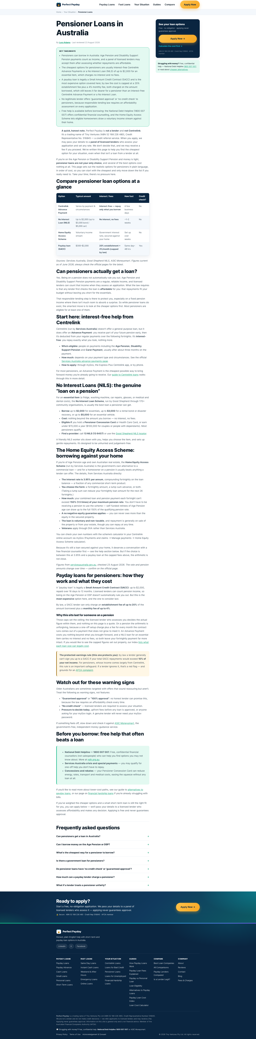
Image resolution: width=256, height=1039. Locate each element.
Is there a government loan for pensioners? (80, 860)
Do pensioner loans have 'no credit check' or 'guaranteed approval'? (94, 869)
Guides (157, 4)
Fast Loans (124, 4)
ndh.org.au (93, 759)
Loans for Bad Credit (114, 967)
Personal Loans (63, 980)
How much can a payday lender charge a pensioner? (85, 877)
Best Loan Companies (164, 963)
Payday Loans (107, 4)
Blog (180, 976)
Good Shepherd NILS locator (131, 433)
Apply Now (190, 4)
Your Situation (141, 4)
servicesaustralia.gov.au (83, 564)
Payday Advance (64, 967)
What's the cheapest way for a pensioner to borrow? (85, 852)
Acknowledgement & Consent (94, 1034)
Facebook (81, 946)
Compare (170, 4)
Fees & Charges (185, 980)
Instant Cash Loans (90, 967)
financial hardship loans (100, 793)
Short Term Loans (64, 985)
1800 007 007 (190, 66)
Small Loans (61, 976)
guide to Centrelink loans (125, 374)
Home (58, 12)
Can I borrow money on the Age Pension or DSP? (83, 844)
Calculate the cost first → (170, 46)
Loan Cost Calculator (139, 1005)
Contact (181, 972)
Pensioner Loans (112, 972)
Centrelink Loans (113, 963)
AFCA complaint (84, 670)
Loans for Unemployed (115, 976)
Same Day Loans (88, 963)
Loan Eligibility (135, 986)
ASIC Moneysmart (124, 723)
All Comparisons (161, 967)
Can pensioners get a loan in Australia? (78, 836)
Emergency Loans (89, 979)
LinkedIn (61, 946)
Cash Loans (61, 972)
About (181, 963)
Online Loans (87, 983)
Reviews (182, 967)
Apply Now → (177, 38)
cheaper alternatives (179, 69)
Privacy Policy (61, 1034)
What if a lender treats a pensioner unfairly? (81, 885)
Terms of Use (75, 1034)
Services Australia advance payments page (85, 361)
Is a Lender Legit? (162, 979)
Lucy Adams (64, 42)
